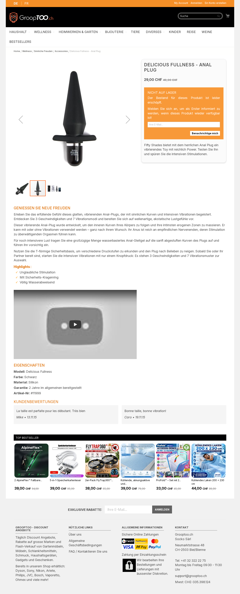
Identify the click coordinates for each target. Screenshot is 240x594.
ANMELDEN (162, 509)
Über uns (75, 534)
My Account (181, 2)
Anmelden (196, 2)
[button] (21, 119)
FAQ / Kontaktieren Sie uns (88, 551)
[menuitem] (18, 32)
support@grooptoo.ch (191, 576)
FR (26, 3)
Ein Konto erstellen (215, 2)
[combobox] (200, 16)
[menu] (120, 37)
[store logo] (31, 17)
